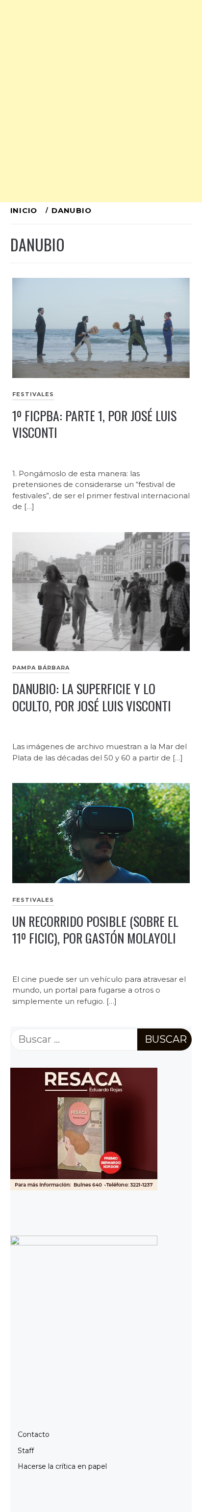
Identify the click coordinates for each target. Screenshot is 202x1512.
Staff (26, 1450)
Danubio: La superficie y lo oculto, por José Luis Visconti (91, 697)
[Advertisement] (101, 101)
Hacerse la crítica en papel (62, 1466)
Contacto (34, 1434)
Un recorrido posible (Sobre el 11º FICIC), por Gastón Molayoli (95, 930)
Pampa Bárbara (41, 667)
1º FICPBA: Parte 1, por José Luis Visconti (94, 424)
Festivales (33, 394)
